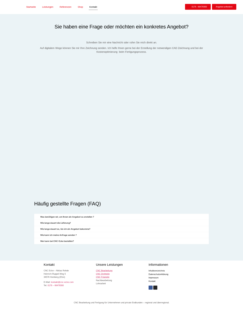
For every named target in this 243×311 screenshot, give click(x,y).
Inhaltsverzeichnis (157, 271)
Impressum (153, 278)
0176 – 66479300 (56, 285)
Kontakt (93, 7)
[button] (198, 7)
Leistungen (47, 7)
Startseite (31, 7)
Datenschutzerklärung (158, 274)
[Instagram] (155, 288)
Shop (80, 7)
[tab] (121, 217)
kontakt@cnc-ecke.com (62, 282)
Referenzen (65, 7)
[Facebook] (151, 288)
